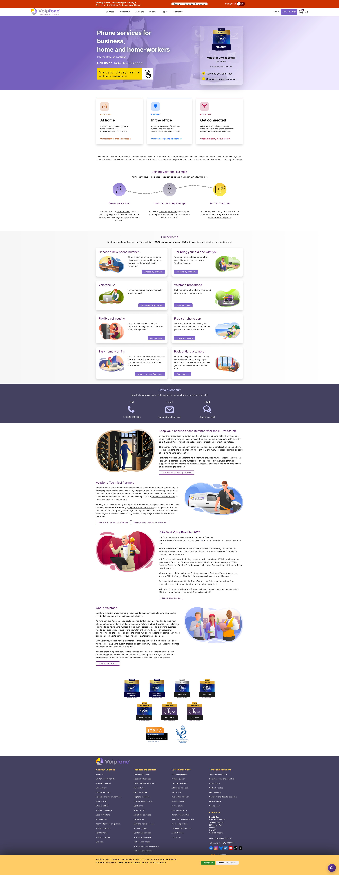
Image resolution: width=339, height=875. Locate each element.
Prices (152, 11)
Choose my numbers (153, 272)
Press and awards (103, 783)
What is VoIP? (101, 801)
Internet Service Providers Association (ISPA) (180, 540)
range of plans (123, 211)
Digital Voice (172, 442)
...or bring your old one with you (195, 252)
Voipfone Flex (122, 214)
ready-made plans (125, 242)
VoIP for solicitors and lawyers (146, 846)
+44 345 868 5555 (127, 63)
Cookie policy (214, 806)
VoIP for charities (103, 837)
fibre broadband (198, 463)
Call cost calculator (179, 783)
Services (110, 11)
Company (178, 11)
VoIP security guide (104, 810)
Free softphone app (187, 318)
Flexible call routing (112, 318)
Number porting (140, 828)
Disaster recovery (103, 792)
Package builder (178, 779)
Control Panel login (179, 774)
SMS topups (176, 792)
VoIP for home (102, 833)
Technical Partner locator (163, 496)
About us (100, 774)
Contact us (176, 837)
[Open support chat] (332, 868)
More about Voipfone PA (151, 305)
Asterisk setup (177, 833)
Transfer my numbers (186, 272)
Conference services (142, 833)
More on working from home (150, 374)
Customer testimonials (105, 779)
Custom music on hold (143, 801)
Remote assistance (179, 810)
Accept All (208, 863)
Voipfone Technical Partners (115, 482)
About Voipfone (106, 608)
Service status (177, 806)
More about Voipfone (108, 663)
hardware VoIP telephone (219, 217)
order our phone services (116, 651)
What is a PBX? (102, 806)
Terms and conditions (218, 774)
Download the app (185, 338)
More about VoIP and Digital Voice (176, 472)
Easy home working (112, 351)
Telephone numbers (142, 774)
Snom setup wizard (179, 824)
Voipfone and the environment (108, 797)
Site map (99, 842)
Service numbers (178, 801)
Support (164, 11)
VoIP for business (103, 828)
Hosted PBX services (142, 779)
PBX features (139, 788)
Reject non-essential (227, 863)
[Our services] (221, 40)
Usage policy (214, 783)
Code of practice (216, 788)
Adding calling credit (179, 788)
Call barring (138, 806)
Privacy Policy (159, 862)
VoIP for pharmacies (142, 842)
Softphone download (142, 815)
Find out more (156, 338)
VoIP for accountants (142, 837)
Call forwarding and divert (144, 783)
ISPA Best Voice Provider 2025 (179, 532)
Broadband (124, 11)
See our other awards (171, 598)
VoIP (230, 439)
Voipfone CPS (139, 810)
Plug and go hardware (180, 797)
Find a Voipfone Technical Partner (113, 522)
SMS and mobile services (144, 824)
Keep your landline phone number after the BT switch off (197, 431)
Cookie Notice (137, 862)
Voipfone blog (102, 819)
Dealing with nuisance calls (182, 819)
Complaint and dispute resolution (223, 797)
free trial (289, 11)
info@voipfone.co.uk (223, 838)
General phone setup (180, 815)
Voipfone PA (107, 285)
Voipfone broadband (188, 285)
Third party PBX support (181, 828)
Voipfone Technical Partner (141, 507)
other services (207, 214)
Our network (101, 788)
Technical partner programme (108, 824)
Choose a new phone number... (120, 252)
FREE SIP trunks (140, 792)
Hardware (139, 11)
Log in (276, 11)
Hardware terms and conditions (222, 779)
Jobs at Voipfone (103, 815)
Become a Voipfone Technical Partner (150, 522)
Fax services (139, 819)
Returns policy (215, 792)
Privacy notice (215, 801)
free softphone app (168, 211)
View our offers (183, 305)
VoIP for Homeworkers (143, 851)
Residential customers (189, 351)
